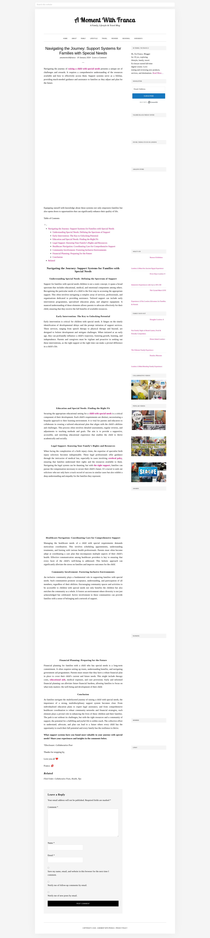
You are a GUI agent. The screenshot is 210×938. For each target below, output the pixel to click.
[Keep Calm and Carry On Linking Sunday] (149, 753)
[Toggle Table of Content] (45, 225)
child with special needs (100, 413)
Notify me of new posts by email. (62, 895)
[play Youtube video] (148, 390)
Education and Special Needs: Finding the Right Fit (75, 239)
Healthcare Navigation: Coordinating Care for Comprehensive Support (83, 246)
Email (51, 855)
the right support (102, 465)
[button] (147, 36)
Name (51, 843)
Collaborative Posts (62, 779)
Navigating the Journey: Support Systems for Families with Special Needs (81, 228)
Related (51, 260)
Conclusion (57, 257)
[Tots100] (149, 584)
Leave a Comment (99, 57)
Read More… (158, 73)
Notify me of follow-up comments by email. (67, 885)
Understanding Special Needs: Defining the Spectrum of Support (81, 232)
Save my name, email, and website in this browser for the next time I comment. (78, 873)
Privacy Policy (121, 928)
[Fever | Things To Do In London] (148, 148)
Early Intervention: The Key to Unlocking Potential (75, 235)
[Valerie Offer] (148, 121)
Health (74, 779)
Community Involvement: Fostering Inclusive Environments (79, 250)
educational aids (58, 679)
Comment (53, 807)
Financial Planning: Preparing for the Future (72, 253)
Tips (79, 779)
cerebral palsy (115, 458)
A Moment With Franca (105, 20)
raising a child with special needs (84, 68)
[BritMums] (149, 494)
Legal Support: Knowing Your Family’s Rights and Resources (79, 243)
